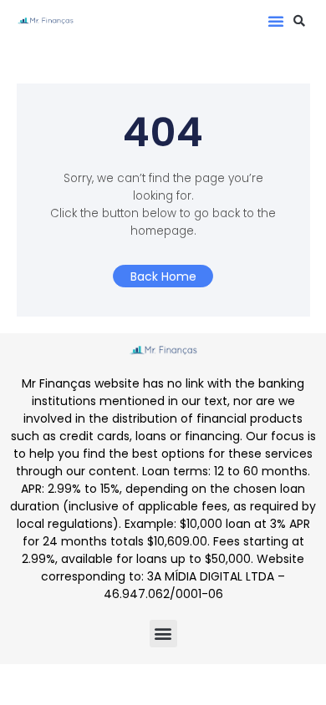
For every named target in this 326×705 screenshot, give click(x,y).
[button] (275, 20)
